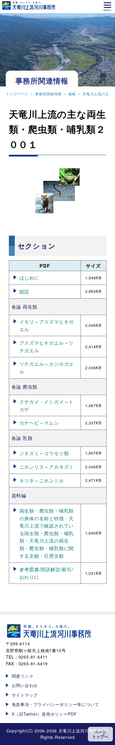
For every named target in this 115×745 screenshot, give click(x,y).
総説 (24, 291)
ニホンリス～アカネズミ (46, 466)
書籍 (72, 93)
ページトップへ (100, 734)
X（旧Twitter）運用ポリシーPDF (44, 714)
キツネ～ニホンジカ (41, 480)
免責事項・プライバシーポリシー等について (55, 704)
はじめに (29, 277)
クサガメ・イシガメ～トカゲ (46, 405)
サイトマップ (25, 695)
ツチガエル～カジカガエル (46, 367)
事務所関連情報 (48, 93)
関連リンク (23, 676)
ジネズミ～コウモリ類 (44, 453)
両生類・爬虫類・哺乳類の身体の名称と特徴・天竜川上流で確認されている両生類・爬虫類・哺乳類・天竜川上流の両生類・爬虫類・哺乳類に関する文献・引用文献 (46, 533)
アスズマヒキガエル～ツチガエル (46, 346)
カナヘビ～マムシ (39, 422)
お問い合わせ (25, 685)
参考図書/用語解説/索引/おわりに (46, 573)
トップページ (17, 93)
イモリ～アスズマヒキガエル (46, 325)
